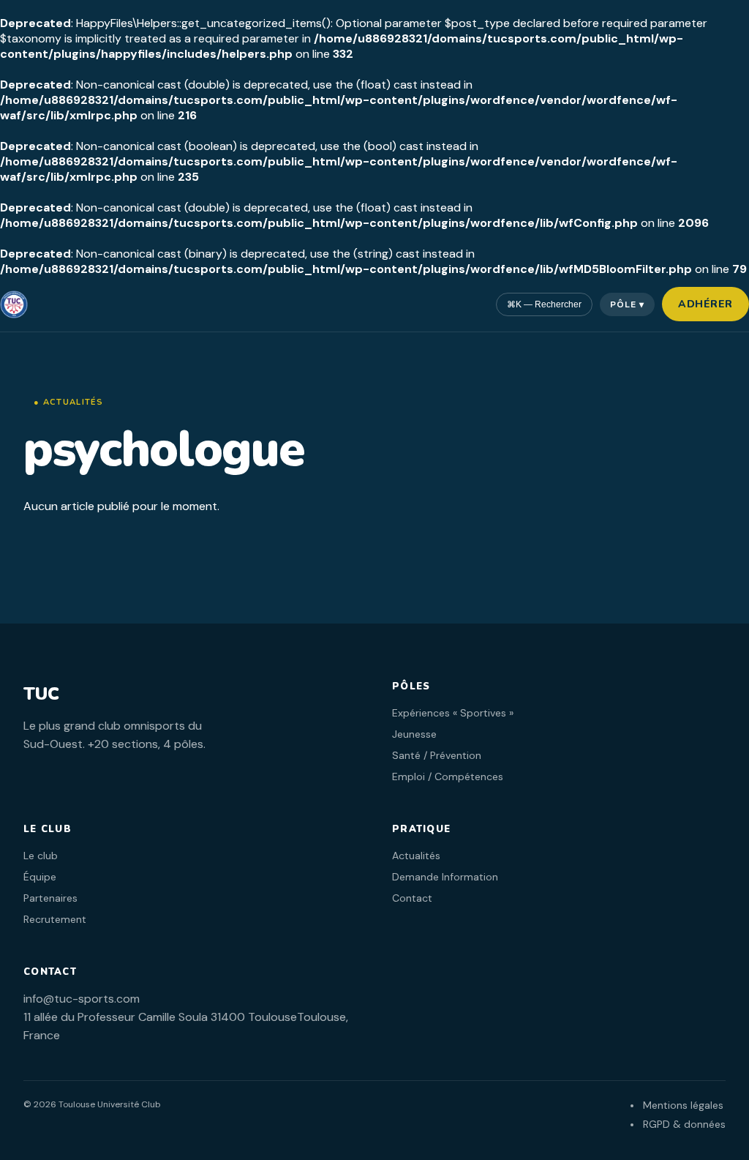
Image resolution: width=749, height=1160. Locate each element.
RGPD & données (684, 1124)
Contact (412, 898)
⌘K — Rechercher (544, 304)
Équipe (39, 876)
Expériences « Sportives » (452, 712)
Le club (40, 855)
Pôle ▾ (627, 304)
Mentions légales (683, 1105)
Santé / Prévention (436, 755)
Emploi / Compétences (447, 776)
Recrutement (54, 919)
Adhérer (705, 304)
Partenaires (50, 898)
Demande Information (445, 876)
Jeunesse (414, 734)
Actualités (416, 855)
